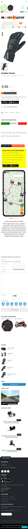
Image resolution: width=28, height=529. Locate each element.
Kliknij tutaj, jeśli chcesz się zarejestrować (12, 261)
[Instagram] (8, 471)
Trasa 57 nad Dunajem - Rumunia (9, 404)
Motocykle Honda (5, 496)
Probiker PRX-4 (10, 353)
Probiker (3, 28)
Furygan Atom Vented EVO (8, 11)
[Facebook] (2, 107)
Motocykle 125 (12, 496)
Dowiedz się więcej (16, 527)
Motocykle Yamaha (5, 498)
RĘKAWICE (22, 27)
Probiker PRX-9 (10, 367)
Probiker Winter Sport (11, 374)
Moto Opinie (9, 27)
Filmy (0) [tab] (6, 112)
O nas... (2, 491)
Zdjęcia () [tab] (18, 112)
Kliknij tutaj (13, 467)
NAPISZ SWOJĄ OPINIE (10, 93)
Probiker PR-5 (9, 360)
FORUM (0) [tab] (12, 112)
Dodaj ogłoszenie (14, 384)
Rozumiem (24, 527)
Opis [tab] (2, 112)
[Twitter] (4, 107)
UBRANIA (16, 27)
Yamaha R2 (26, 11)
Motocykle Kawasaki (5, 501)
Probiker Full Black (10, 348)
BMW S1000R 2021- (18, 318)
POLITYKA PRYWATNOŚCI (5, 488)
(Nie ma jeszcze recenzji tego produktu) (18, 76)
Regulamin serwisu (4, 489)
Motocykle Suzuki (13, 498)
